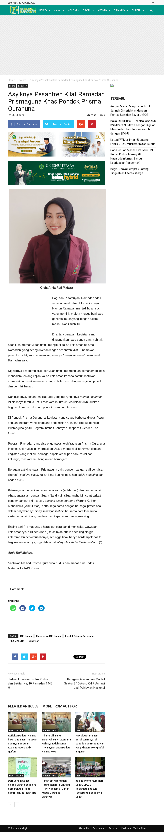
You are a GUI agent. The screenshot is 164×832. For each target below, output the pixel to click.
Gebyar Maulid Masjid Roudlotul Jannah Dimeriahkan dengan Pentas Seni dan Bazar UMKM (130, 110)
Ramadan (22, 85)
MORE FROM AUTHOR (59, 706)
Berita (80, 730)
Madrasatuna (16, 730)
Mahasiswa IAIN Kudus (48, 635)
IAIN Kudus (26, 635)
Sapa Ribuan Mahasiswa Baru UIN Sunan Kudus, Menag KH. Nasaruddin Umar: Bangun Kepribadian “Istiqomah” (131, 156)
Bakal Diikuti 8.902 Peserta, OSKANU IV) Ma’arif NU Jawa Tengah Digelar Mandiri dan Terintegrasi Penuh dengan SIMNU (133, 127)
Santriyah (34, 640)
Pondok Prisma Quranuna (79, 635)
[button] (151, 10)
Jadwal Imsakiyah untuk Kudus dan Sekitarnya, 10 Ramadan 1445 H (30, 683)
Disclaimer (99, 828)
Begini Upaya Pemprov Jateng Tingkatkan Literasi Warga (129, 171)
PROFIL (87, 10)
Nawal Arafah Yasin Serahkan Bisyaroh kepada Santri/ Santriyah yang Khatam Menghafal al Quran (89, 743)
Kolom (22, 80)
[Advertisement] (82, 45)
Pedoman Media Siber (133, 828)
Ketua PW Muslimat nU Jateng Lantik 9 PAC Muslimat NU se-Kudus (132, 142)
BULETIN (137, 10)
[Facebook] (153, 2)
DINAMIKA (120, 10)
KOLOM (72, 10)
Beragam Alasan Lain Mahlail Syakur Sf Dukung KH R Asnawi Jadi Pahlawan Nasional (84, 683)
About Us (84, 828)
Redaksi (113, 828)
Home (11, 80)
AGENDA (102, 10)
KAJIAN (58, 10)
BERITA (43, 10)
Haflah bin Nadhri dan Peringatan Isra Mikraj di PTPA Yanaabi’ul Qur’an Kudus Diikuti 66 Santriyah (56, 788)
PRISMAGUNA (17, 640)
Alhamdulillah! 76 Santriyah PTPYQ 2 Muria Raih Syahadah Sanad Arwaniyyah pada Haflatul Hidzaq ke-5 (56, 743)
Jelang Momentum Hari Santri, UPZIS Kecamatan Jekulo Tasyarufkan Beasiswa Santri (89, 788)
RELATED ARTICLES (23, 706)
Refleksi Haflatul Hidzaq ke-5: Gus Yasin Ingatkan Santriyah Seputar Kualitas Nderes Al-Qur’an (22, 743)
